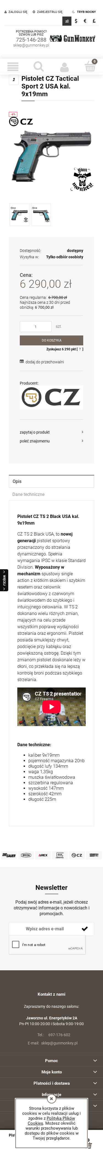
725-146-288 (31, 39)
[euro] (85, 21)
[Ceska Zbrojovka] (51, 397)
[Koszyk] (90, 66)
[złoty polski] (66, 21)
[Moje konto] (64, 67)
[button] (13, 67)
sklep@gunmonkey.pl (31, 45)
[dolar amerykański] (75, 21)
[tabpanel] (51, 663)
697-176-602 (53, 1035)
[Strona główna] (72, 38)
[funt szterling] (94, 21)
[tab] (51, 481)
